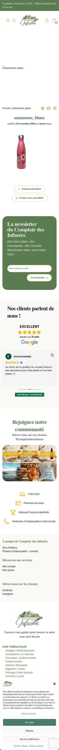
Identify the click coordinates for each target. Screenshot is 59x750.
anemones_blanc (29, 117)
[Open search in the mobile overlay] (13, 20)
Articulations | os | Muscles (19, 654)
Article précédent (31, 189)
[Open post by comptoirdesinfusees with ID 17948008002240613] (11, 454)
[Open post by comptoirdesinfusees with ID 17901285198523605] (48, 454)
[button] (54, 683)
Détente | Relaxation (16, 665)
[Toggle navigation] (8, 20)
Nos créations (9, 547)
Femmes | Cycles (14, 676)
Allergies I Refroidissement (19, 650)
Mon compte (9, 566)
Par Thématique (14, 646)
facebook (7, 590)
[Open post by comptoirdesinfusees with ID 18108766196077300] (11, 472)
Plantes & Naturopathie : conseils (20, 551)
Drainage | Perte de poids (19, 672)
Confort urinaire (13, 661)
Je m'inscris (37, 277)
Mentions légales (21, 746)
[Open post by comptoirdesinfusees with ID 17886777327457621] (29, 454)
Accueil (6, 108)
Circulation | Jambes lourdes (20, 658)
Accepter (29, 722)
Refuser (29, 730)
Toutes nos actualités (31, 198)
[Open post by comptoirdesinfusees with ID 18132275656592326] (48, 472)
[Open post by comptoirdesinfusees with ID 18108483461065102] (29, 472)
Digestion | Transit (15, 669)
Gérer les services (28, 714)
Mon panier (8, 570)
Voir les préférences (29, 739)
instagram (7, 594)
